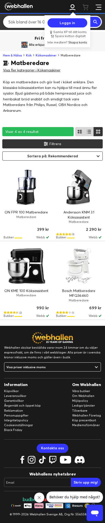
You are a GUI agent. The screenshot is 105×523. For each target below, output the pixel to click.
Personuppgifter (16, 415)
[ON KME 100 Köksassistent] (26, 266)
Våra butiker (81, 391)
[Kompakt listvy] (89, 131)
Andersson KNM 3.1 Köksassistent (78, 215)
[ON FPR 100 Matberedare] (26, 187)
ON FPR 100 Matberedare (26, 212)
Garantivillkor (14, 401)
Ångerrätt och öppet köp (22, 405)
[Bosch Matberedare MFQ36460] (78, 266)
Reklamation (13, 410)
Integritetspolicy (16, 420)
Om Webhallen (83, 396)
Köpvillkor (11, 391)
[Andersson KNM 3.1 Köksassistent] (78, 187)
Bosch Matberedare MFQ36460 (78, 293)
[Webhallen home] (18, 6)
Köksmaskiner (46, 55)
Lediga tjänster (83, 405)
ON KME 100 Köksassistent (26, 290)
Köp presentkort (84, 420)
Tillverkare (79, 410)
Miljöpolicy (80, 401)
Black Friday (13, 430)
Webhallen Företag (86, 415)
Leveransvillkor (15, 396)
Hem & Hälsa (12, 55)
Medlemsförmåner (86, 425)
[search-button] (95, 22)
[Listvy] (79, 131)
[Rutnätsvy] (98, 131)
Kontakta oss (52, 448)
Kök (29, 55)
